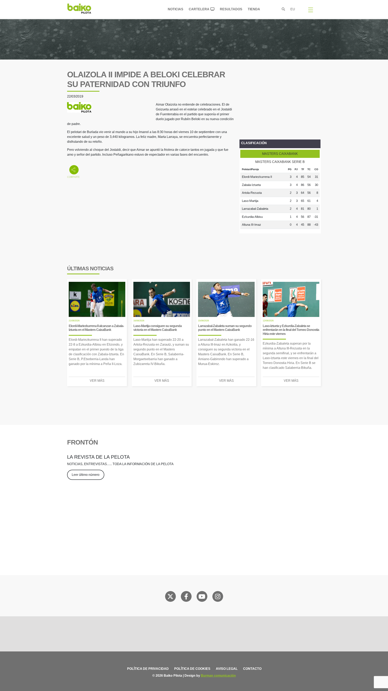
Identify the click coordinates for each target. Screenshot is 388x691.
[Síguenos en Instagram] (217, 597)
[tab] (280, 154)
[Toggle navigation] (310, 10)
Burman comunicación (218, 675)
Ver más (97, 380)
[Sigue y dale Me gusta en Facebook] (186, 597)
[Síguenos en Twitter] (170, 597)
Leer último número (85, 474)
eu (292, 9)
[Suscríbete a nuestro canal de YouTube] (201, 597)
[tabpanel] (280, 197)
